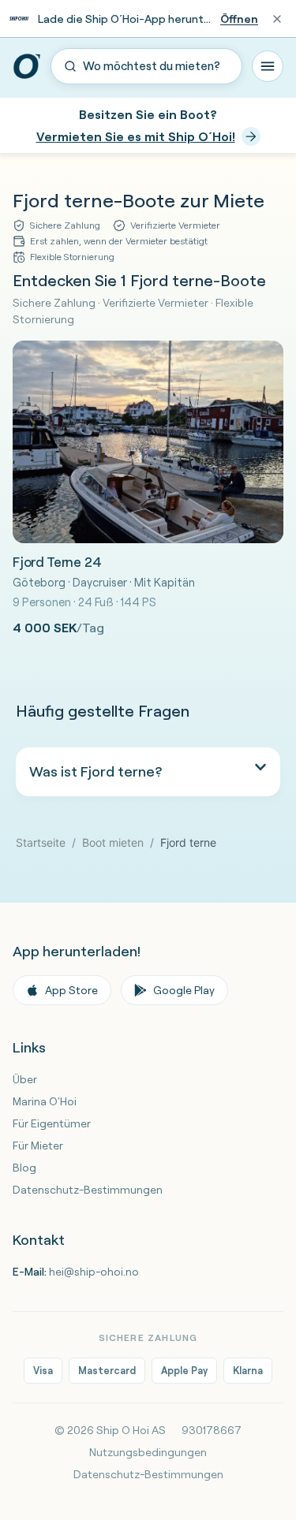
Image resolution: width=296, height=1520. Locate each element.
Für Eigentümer (52, 1123)
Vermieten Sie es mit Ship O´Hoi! (135, 136)
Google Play (184, 990)
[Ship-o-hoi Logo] (27, 66)
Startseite (41, 842)
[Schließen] (277, 18)
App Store (71, 990)
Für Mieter (38, 1145)
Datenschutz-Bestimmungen (88, 1190)
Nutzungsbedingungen (148, 1452)
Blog (24, 1167)
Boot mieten (113, 842)
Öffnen (239, 19)
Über (25, 1079)
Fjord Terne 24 (57, 561)
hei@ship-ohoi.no (94, 1272)
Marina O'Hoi (45, 1101)
